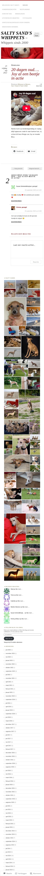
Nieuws (25, 5)
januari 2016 (9, 784)
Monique (21, 84)
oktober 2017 (9, 728)
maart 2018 (9, 721)
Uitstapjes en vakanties (10, 18)
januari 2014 (9, 869)
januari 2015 (9, 827)
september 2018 (10, 713)
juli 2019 (8, 703)
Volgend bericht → (35, 168)
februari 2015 (9, 823)
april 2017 (8, 745)
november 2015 (10, 791)
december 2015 (10, 788)
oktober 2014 (9, 838)
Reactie (36, 262)
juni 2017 (8, 738)
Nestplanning (25, 9)
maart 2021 (9, 685)
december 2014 (10, 830)
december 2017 (10, 724)
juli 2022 (8, 674)
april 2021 (8, 681)
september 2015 (10, 799)
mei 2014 (8, 855)
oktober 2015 (9, 795)
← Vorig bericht (17, 168)
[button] (10, 284)
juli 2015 (8, 806)
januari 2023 (9, 660)
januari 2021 (9, 692)
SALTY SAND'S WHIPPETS (16, 35)
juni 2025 (8, 649)
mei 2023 (8, 657)
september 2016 (10, 763)
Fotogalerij (27, 18)
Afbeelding (15, 65)
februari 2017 (9, 749)
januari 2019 (9, 710)
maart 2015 (9, 820)
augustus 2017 (10, 731)
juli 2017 (8, 735)
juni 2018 (8, 717)
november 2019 (10, 696)
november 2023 (10, 653)
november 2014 (10, 834)
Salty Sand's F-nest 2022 (19, 86)
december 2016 (10, 752)
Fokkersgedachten (9, 9)
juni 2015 (8, 809)
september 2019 (10, 699)
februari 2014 (9, 866)
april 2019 (8, 706)
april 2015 (8, 816)
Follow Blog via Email (14, 627)
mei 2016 (8, 774)
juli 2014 (8, 848)
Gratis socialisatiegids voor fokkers (16, 22)
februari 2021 (9, 689)
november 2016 (10, 756)
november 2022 (10, 664)
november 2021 (10, 678)
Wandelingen (20, 13)
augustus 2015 (10, 802)
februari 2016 (9, 781)
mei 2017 (8, 742)
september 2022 (10, 671)
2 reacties (39, 85)
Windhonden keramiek (10, 27)
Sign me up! (9, 638)
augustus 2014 (10, 845)
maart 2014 (9, 862)
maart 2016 (9, 777)
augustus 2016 (10, 767)
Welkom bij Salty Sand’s (10, 5)
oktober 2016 (9, 759)
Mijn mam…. (19, 589)
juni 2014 (8, 852)
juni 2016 (8, 770)
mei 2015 (8, 813)
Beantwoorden (16, 201)
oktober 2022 (9, 667)
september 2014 (10, 841)
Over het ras (7, 13)
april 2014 (8, 859)
